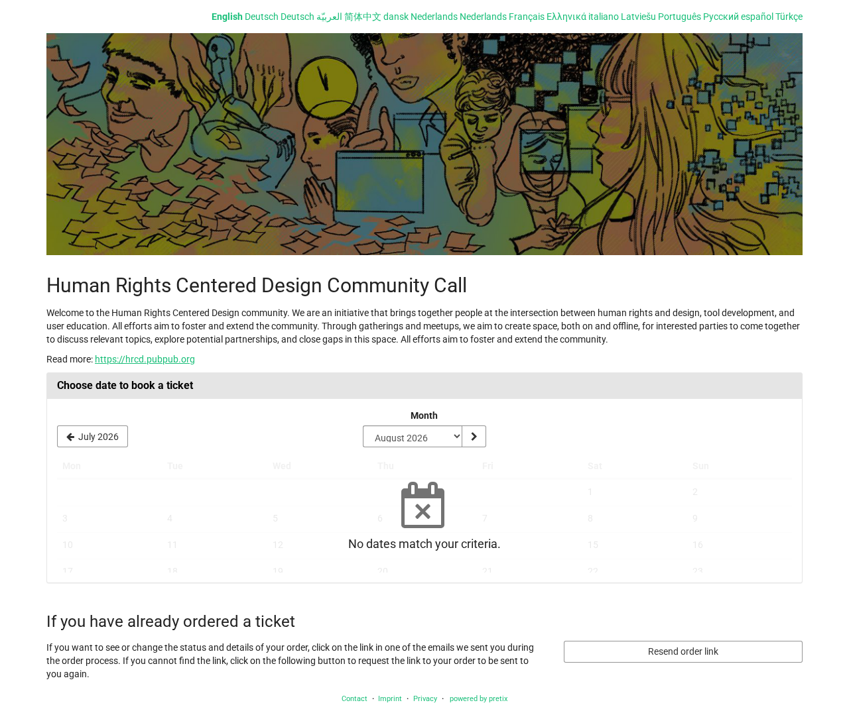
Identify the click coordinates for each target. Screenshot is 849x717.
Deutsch (262, 16)
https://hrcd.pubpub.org (145, 359)
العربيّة (329, 16)
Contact (354, 698)
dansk (396, 16)
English (227, 16)
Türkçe (789, 16)
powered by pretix (478, 698)
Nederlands (434, 16)
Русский (721, 16)
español (757, 16)
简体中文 (362, 16)
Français (527, 16)
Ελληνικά (566, 16)
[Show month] (474, 436)
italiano (603, 16)
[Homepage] (424, 144)
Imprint (390, 698)
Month (424, 415)
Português (679, 16)
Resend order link (683, 651)
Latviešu (638, 16)
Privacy (425, 698)
